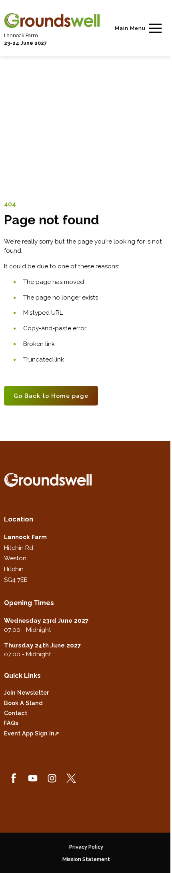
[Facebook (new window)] (14, 778)
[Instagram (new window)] (52, 778)
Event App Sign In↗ (31, 733)
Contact (15, 712)
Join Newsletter (26, 692)
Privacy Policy (86, 847)
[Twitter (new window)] (71, 778)
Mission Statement (86, 859)
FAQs (11, 722)
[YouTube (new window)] (33, 778)
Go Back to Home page (51, 395)
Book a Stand (23, 702)
